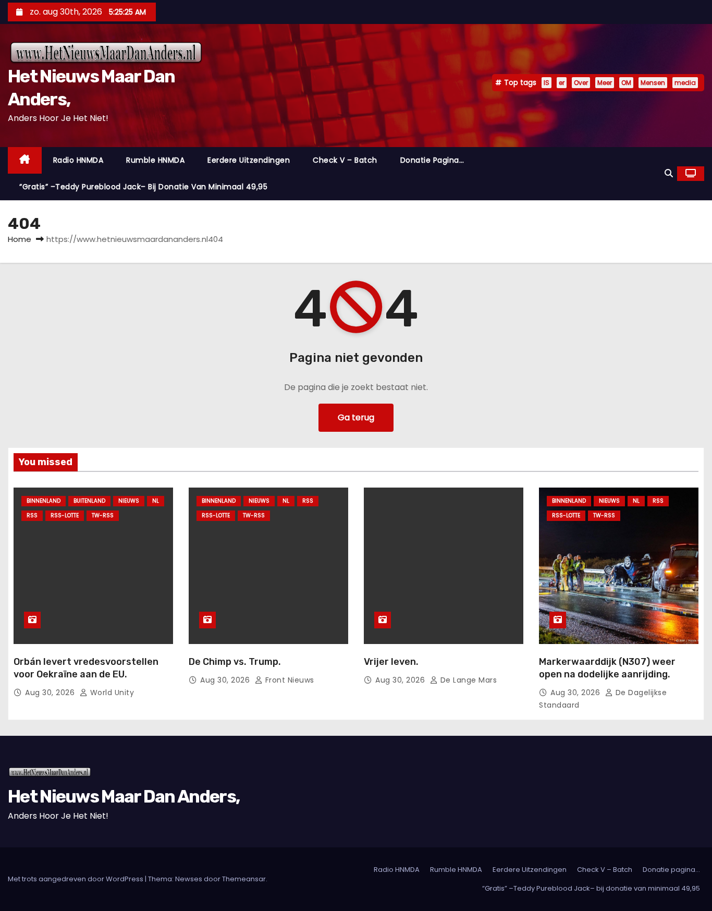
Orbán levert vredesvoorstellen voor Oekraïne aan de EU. (86, 668)
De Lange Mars (467, 680)
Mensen (653, 82)
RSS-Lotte (65, 515)
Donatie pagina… (432, 160)
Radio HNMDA (78, 160)
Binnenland (43, 501)
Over (581, 82)
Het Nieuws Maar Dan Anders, (123, 796)
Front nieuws (288, 680)
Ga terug (356, 417)
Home (19, 239)
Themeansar (244, 879)
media (685, 82)
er (561, 82)
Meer (604, 82)
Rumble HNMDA (155, 160)
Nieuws (128, 501)
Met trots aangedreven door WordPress (76, 879)
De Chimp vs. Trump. (235, 661)
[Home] (25, 160)
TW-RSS (103, 515)
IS (546, 82)
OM (626, 82)
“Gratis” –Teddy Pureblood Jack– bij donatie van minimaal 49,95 (143, 186)
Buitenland (89, 501)
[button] (669, 173)
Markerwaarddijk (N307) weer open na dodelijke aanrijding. (607, 668)
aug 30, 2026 (51, 692)
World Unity (111, 692)
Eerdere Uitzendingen (248, 160)
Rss (32, 515)
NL (155, 501)
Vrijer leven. (391, 661)
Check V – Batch (345, 160)
